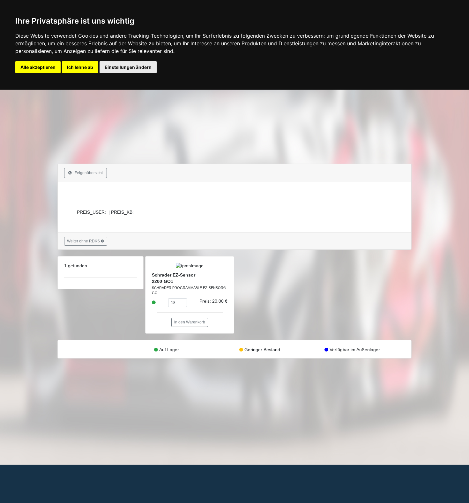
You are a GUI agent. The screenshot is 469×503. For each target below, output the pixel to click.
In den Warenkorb (189, 322)
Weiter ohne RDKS (84, 241)
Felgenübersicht (87, 173)
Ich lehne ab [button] (80, 67)
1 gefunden (75, 265)
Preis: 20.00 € (213, 301)
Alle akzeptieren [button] (38, 67)
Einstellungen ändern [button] (128, 67)
